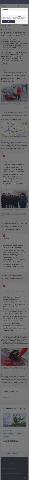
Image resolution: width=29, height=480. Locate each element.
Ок (8, 21)
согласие (19, 16)
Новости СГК (4, 2)
